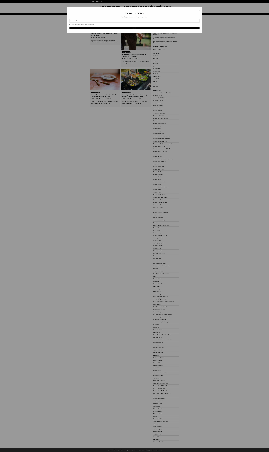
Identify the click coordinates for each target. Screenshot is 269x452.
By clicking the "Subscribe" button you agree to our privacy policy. (81, 24)
